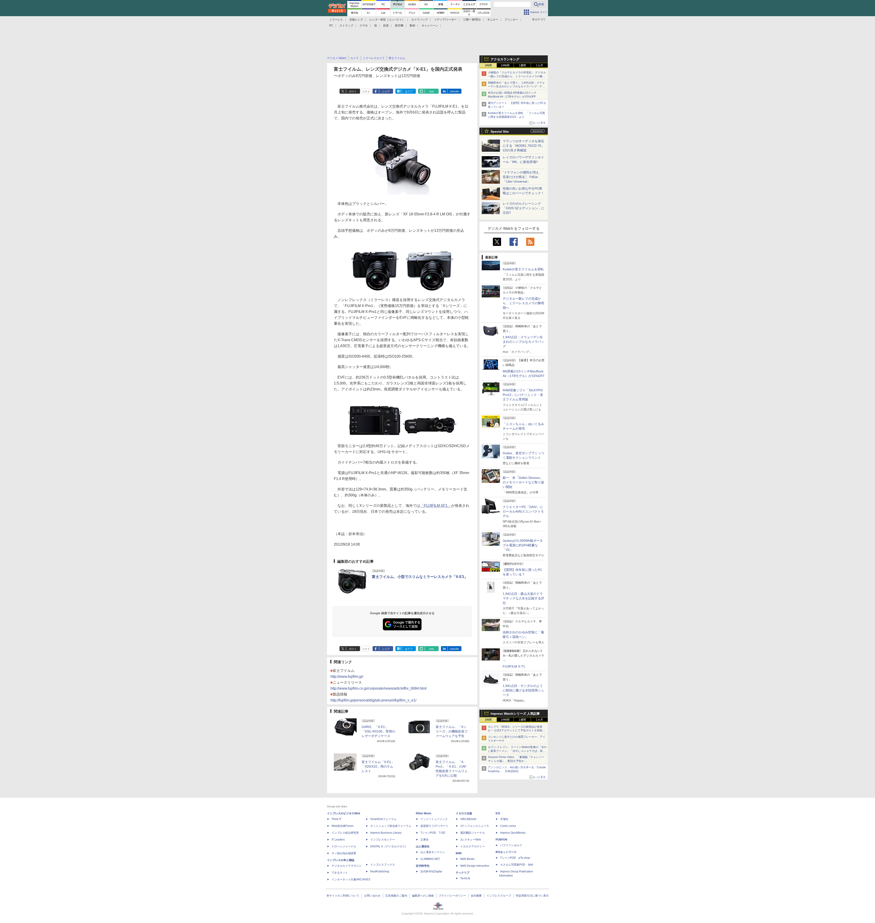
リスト (366, 91)
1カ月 (539, 65)
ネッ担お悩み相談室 (344, 853)
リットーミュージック (434, 819)
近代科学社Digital (431, 871)
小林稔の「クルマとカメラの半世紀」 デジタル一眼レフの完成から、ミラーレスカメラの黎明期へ (517, 76)
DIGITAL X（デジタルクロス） (389, 846)
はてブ (408, 91)
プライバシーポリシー (452, 895)
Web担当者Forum (342, 826)
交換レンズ (356, 19)
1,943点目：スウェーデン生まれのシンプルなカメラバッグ (523, 341)
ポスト (353, 91)
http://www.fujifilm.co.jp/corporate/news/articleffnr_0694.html (378, 688)
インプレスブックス (382, 864)
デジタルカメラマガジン (347, 865)
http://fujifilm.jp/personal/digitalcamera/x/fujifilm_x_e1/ (373, 700)
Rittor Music (424, 813)
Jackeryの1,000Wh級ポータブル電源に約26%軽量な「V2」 (523, 545)
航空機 (399, 25)
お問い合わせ (372, 895)
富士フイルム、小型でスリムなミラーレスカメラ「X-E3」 (420, 577)
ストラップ (346, 25)
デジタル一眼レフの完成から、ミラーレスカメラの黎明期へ (523, 303)
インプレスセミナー (382, 839)
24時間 (505, 65)
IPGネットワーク (506, 852)
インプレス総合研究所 (345, 832)
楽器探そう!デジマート (434, 826)
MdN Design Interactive (474, 865)
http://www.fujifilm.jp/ (346, 676)
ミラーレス (336, 19)
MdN (459, 853)
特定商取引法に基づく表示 (532, 895)
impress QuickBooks (512, 832)
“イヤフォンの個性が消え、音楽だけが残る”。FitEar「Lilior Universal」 (522, 176)
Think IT (336, 819)
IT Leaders (338, 839)
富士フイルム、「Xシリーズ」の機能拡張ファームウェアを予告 (452, 731)
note (431, 91)
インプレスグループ (498, 895)
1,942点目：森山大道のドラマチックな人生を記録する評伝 (523, 598)
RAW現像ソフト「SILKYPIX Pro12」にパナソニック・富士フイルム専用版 (523, 394)
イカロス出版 (464, 813)
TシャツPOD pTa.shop (515, 857)
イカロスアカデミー (472, 846)
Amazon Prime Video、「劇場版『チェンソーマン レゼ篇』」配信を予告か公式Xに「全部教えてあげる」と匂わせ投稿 (516, 760)
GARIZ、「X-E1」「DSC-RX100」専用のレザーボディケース (378, 731)
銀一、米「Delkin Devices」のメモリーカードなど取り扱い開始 (523, 482)
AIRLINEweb (468, 819)
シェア (386, 91)
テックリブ (462, 872)
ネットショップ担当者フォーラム (390, 826)
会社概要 (476, 895)
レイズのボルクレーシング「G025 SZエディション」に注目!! (523, 208)
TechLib (465, 878)
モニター (492, 19)
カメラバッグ (419, 19)
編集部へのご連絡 (423, 895)
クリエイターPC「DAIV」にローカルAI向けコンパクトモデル (523, 511)
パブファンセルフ (511, 845)
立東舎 (424, 839)
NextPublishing (379, 871)
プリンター (511, 19)
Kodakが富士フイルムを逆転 (523, 269)
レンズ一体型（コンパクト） (387, 19)
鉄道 (386, 25)
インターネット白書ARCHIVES (351, 879)
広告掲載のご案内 (396, 895)
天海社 (504, 819)
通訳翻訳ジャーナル (472, 832)
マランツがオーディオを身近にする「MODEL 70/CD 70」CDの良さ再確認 (523, 145)
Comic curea (508, 826)
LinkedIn (454, 91)
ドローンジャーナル (344, 846)
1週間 (522, 65)
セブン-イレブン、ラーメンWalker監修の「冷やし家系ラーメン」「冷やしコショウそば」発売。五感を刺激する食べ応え (517, 750)
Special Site (500, 131)
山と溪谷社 (423, 846)
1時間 (488, 65)
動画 (412, 25)
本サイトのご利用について (343, 895)
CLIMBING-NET (430, 859)
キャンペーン (430, 25)
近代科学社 (423, 865)
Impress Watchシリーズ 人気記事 (515, 713)
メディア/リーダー (445, 19)
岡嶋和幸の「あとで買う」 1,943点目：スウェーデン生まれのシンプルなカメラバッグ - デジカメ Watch (516, 86)
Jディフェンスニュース (474, 826)
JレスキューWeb (470, 839)
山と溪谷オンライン (432, 852)
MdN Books (467, 859)
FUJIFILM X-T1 (514, 666)
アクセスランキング (505, 59)
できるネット (340, 872)
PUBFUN (501, 839)
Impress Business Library (385, 832)
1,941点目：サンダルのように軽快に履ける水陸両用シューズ (523, 690)
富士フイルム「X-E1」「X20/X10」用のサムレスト (378, 766)
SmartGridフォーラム (383, 819)
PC (331, 25)
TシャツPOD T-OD (432, 832)
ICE (498, 813)
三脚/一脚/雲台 (472, 19)
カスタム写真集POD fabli (516, 864)
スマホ (364, 25)
